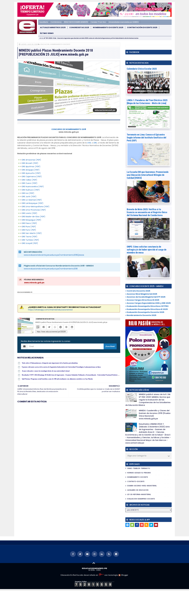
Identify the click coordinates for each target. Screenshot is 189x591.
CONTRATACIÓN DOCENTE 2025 (142, 27)
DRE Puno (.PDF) (29, 230)
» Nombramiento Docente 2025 (140, 315)
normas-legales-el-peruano (139, 473)
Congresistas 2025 (79, 27)
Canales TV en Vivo (98, 22)
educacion (44, 44)
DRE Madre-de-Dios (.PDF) (33, 216)
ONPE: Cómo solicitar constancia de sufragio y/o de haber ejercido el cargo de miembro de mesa (146, 249)
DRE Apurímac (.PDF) (31, 166)
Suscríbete (43, 22)
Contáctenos (56, 22)
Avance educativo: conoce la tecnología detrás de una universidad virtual (45, 371)
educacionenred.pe (24, 292)
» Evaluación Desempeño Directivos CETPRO (147, 306)
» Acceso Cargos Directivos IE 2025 (142, 300)
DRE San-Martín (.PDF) (32, 233)
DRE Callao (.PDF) (29, 180)
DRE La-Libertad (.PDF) (32, 200)
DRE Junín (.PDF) (29, 196)
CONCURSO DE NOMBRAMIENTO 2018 (68, 129)
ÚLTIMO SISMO (47, 33)
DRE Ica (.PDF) (28, 193)
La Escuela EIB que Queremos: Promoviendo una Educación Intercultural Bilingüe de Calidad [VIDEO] (147, 175)
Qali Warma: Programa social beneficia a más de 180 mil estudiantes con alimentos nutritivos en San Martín (57, 379)
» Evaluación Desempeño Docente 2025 (144, 312)
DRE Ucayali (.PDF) (30, 243)
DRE (95, 142)
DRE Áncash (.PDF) (30, 163)
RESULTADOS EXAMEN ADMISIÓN (76, 22)
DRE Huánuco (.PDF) (31, 190)
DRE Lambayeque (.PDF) (32, 203)
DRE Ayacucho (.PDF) (31, 173)
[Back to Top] (93, 563)
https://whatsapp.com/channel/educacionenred (50, 309)
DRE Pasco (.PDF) (29, 223)
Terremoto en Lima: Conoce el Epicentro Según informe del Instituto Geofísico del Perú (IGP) (146, 137)
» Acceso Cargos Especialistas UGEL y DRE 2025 (148, 303)
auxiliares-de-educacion (137, 490)
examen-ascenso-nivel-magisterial (142, 486)
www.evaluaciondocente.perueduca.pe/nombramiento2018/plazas (54, 255)
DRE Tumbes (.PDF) (30, 240)
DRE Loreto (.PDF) (29, 213)
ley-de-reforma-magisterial (139, 494)
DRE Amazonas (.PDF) (31, 160)
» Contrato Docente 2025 (137, 291)
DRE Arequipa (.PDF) (30, 170)
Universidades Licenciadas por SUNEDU (124, 22)
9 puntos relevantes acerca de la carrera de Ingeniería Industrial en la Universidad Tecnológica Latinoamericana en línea (61, 367)
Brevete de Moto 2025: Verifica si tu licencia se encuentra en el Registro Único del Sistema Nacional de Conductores (147, 212)
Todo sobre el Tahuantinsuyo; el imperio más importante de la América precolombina (50, 363)
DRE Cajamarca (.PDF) (32, 176)
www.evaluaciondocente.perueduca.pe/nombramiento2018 (51, 268)
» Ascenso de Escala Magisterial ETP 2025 (145, 297)
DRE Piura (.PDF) (29, 226)
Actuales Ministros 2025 (53, 27)
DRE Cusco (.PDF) (29, 183)
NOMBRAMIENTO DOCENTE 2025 (108, 27)
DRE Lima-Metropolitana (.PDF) (35, 206)
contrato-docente (135, 481)
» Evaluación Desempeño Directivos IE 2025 (146, 309)
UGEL (89, 142)
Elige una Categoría (137, 455)
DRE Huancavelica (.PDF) (33, 186)
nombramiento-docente (60, 44)
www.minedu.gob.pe (34, 282)
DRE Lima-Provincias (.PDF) (34, 210)
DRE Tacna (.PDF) (29, 236)
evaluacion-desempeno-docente (141, 499)
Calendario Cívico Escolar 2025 (142, 68)
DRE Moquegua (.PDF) (31, 220)
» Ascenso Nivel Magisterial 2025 (141, 294)
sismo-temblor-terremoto (138, 468)
